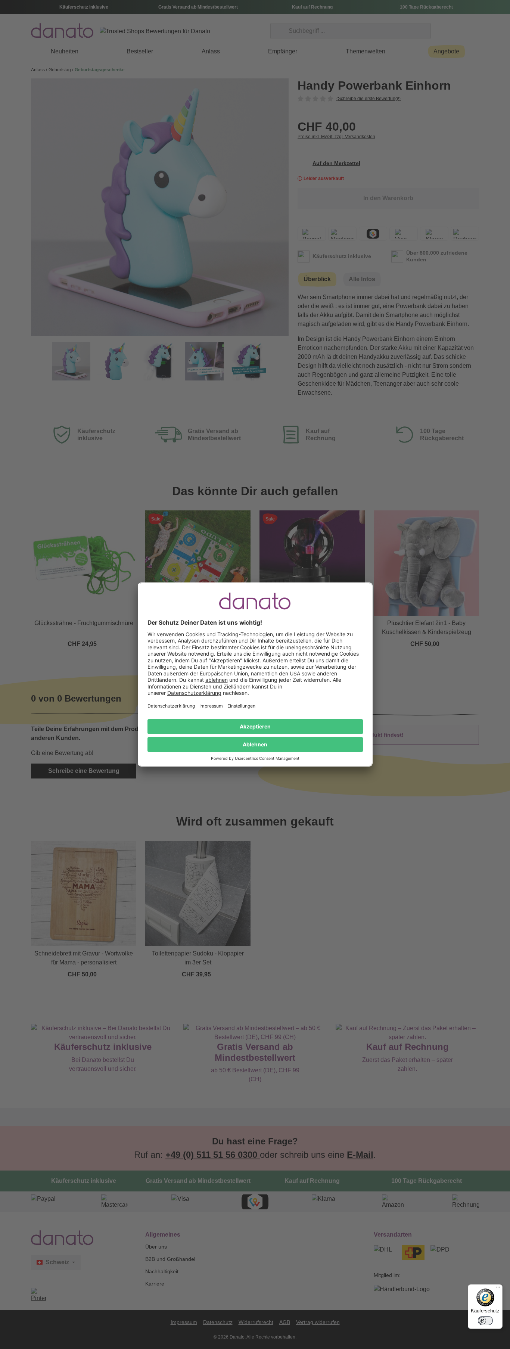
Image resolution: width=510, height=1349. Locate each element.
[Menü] (498, 1288)
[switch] (485, 1320)
